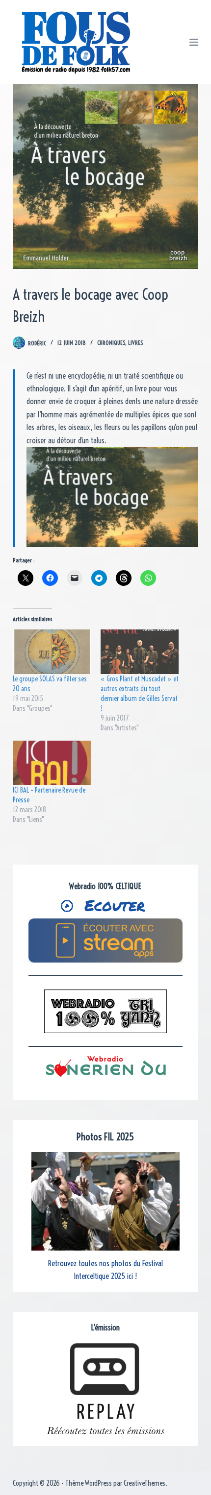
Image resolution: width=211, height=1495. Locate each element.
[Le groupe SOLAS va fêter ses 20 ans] (52, 651)
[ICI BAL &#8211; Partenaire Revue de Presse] (52, 763)
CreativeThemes (144, 1483)
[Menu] (193, 42)
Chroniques (111, 342)
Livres (135, 342)
